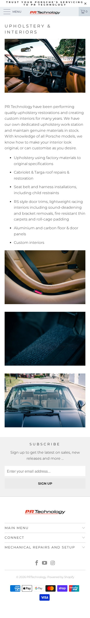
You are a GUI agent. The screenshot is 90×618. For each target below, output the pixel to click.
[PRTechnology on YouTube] (44, 563)
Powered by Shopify (60, 577)
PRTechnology (36, 577)
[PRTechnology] (45, 11)
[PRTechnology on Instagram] (52, 563)
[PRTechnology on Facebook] (36, 563)
